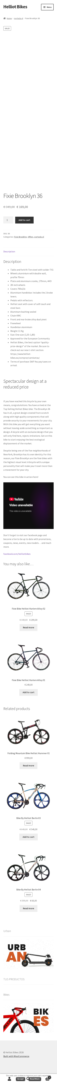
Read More (35, 1079)
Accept (20, 1079)
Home (9, 18)
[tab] (28, 251)
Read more (28, 627)
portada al (18, 18)
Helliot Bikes (15, 7)
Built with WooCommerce (16, 1056)
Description (9, 251)
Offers (30, 236)
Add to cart (24, 219)
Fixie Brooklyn (20, 236)
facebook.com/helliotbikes (17, 553)
